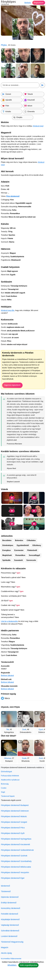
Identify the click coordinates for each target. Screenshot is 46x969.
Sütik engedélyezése (28, 965)
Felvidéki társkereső (9, 914)
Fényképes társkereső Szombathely (16, 861)
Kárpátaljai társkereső (10, 919)
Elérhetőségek (6, 772)
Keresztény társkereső (10, 908)
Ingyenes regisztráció (12, 385)
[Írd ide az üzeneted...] (20, 85)
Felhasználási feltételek (10, 776)
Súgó (3, 792)
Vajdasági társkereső (10, 925)
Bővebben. (12, 965)
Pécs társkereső (12, 196)
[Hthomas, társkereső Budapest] (9, 748)
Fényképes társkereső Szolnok (14, 856)
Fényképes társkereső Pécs (13, 828)
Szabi (24, 758)
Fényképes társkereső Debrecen (15, 811)
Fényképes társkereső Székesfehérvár (17, 850)
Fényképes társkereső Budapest (15, 805)
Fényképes (8, 2)
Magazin (4, 947)
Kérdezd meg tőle (7, 310)
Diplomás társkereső (10, 897)
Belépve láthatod (7, 675)
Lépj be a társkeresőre (9, 621)
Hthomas (7, 758)
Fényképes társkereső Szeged (14, 822)
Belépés (27, 3)
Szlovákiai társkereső (10, 931)
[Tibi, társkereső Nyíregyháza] (9, 719)
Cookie (3, 788)
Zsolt (24, 729)
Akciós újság (6, 953)
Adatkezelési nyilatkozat (10, 780)
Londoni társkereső (9, 936)
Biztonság (5, 784)
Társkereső (6, 891)
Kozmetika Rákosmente (11, 959)
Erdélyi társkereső (8, 903)
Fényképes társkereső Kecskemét (15, 844)
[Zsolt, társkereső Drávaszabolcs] (26, 719)
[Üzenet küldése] (42, 85)
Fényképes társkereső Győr (13, 833)
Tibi (7, 729)
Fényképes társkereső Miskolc (14, 816)
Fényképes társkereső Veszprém (15, 872)
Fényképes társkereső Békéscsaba (16, 867)
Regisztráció (38, 3)
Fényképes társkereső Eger (12, 878)
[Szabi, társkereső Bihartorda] (26, 748)
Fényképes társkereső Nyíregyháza (16, 839)
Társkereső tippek (8, 796)
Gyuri (41, 729)
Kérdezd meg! (38, 126)
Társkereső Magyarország (12, 942)
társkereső (5, 886)
